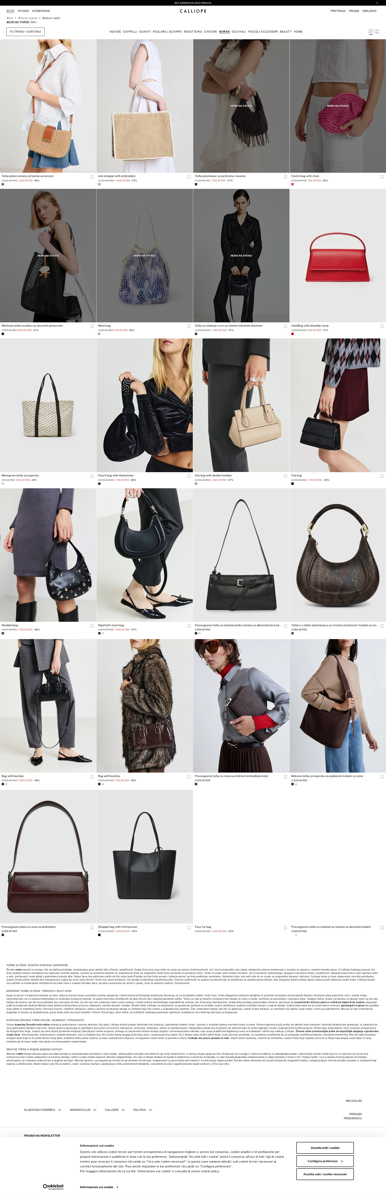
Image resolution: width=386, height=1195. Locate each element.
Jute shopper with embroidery (117, 176)
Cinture (210, 31)
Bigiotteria (193, 31)
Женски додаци (27, 18)
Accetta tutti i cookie (325, 1147)
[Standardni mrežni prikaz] (371, 31)
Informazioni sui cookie (96, 1187)
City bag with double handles (213, 475)
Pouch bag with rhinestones (116, 475)
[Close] (377, 2)
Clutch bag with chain (305, 176)
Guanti (145, 31)
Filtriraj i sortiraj (25, 31)
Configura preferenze (323, 1161)
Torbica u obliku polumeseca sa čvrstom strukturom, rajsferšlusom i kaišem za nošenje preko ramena (46, 1077)
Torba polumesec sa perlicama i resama (220, 176)
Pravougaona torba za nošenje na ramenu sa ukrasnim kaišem (331, 926)
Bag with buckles (13, 776)
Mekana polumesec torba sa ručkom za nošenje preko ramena (235, 1077)
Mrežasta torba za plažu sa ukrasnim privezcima (32, 325)
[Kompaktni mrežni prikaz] (377, 31)
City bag (296, 475)
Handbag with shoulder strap (310, 325)
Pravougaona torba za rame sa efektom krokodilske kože (231, 776)
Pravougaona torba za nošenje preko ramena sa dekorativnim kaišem (239, 625)
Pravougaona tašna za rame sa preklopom (29, 926)
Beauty (286, 31)
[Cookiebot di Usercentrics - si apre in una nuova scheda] (53, 1187)
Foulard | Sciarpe (167, 31)
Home (298, 31)
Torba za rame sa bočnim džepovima (121, 1077)
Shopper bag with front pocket (117, 926)
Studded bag (10, 625)
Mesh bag (104, 325)
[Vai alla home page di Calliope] (193, 11)
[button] (338, 11)
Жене (9, 18)
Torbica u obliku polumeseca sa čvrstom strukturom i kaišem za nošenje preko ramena (335, 625)
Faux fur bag (203, 926)
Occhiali (239, 31)
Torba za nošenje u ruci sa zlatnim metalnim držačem (228, 325)
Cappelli (130, 31)
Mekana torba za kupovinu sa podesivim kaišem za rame (327, 776)
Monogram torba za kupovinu (20, 475)
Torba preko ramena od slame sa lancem (27, 176)
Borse (224, 31)
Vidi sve (115, 31)
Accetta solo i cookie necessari (325, 1174)
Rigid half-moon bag (111, 625)
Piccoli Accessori (263, 31)
